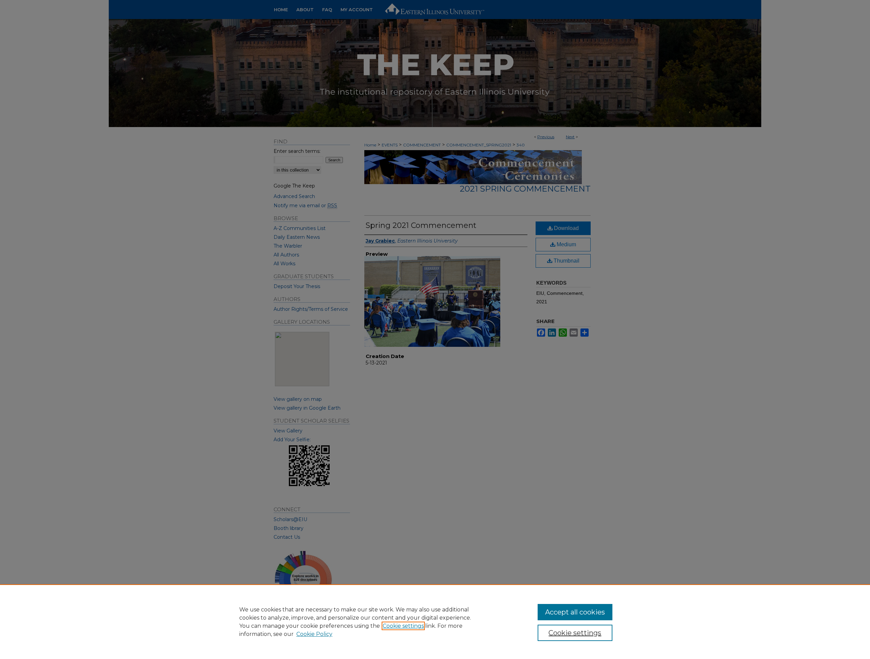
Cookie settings (403, 626)
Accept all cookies (575, 612)
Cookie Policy (314, 634)
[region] (435, 621)
